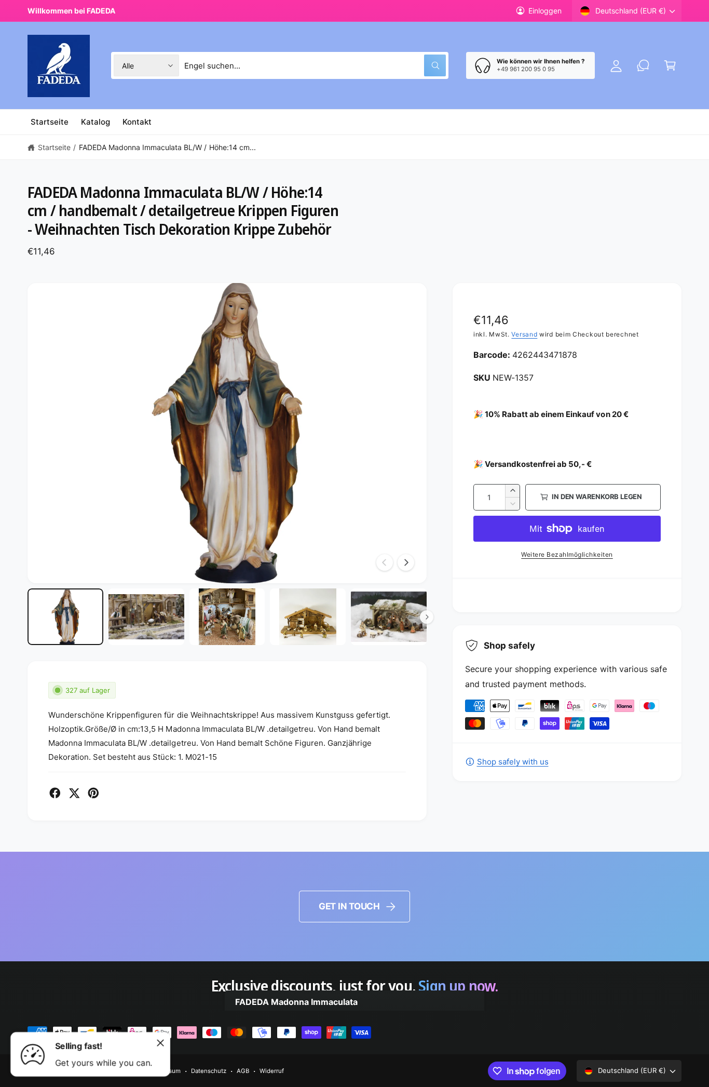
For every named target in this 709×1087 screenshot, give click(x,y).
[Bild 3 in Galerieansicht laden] (227, 617)
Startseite (54, 147)
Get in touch (349, 906)
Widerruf (272, 1071)
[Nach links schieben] (384, 562)
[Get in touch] (643, 65)
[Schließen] (160, 1042)
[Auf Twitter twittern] (74, 793)
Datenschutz (208, 1071)
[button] (670, 65)
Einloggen (545, 10)
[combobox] (315, 65)
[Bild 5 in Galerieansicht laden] (389, 617)
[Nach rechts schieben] (406, 562)
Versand (524, 334)
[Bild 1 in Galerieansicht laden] (65, 617)
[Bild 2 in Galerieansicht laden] (146, 617)
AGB (243, 1071)
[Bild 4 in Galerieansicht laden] (308, 617)
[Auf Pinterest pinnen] (93, 793)
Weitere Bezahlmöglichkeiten (567, 554)
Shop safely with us (513, 762)
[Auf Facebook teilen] (55, 793)
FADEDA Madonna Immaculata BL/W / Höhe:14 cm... (167, 147)
